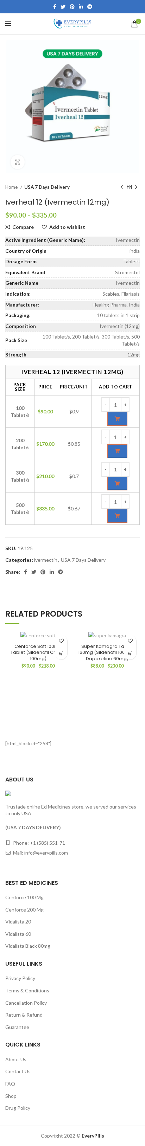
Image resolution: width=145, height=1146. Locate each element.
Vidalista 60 (18, 934)
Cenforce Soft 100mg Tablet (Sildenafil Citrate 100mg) (38, 652)
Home (12, 187)
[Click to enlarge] (18, 162)
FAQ (10, 1084)
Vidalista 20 (18, 922)
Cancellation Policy (26, 1003)
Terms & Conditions (27, 990)
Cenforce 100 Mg (24, 897)
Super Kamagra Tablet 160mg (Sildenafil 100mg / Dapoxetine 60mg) (107, 652)
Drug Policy (17, 1108)
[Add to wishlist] (61, 641)
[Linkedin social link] (81, 6)
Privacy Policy (20, 978)
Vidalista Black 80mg (27, 946)
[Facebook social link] (54, 6)
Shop (11, 1096)
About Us (15, 1059)
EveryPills (92, 1136)
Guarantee (17, 1027)
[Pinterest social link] (72, 6)
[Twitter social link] (63, 6)
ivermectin (45, 560)
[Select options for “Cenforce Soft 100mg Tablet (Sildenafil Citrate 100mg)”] (61, 653)
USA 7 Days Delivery (47, 187)
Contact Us (18, 1071)
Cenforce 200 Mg (24, 910)
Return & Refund (24, 1015)
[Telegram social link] (89, 6)
